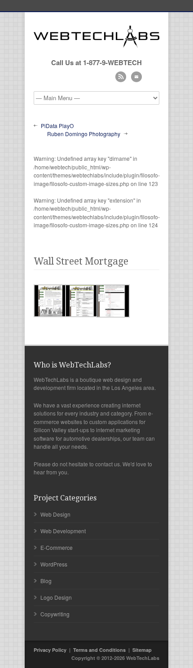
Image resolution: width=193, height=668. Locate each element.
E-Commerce (56, 547)
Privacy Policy (50, 649)
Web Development (63, 531)
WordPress (53, 564)
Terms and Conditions (99, 649)
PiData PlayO (57, 125)
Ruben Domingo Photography (83, 133)
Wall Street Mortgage (81, 261)
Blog (46, 580)
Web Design (55, 514)
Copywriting (55, 614)
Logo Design (56, 597)
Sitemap (142, 649)
